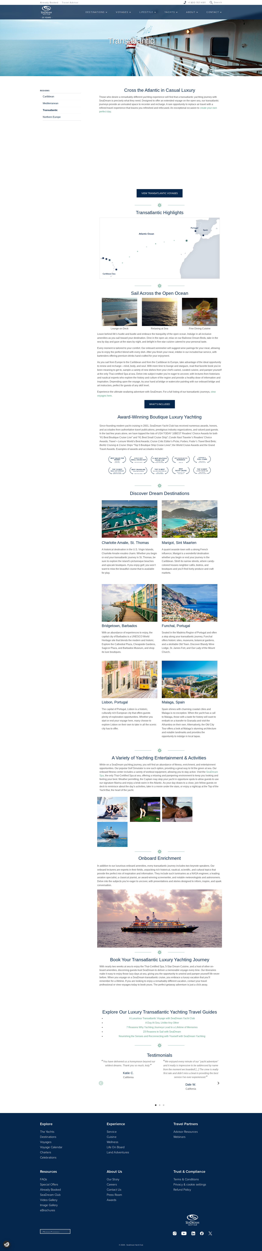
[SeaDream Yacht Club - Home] (192, 1220)
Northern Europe (52, 117)
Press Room (114, 1194)
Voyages (45, 1142)
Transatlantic (50, 110)
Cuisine (111, 1137)
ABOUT (190, 12)
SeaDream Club (50, 1194)
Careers (112, 1184)
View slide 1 (155, 1105)
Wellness (112, 1142)
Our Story (113, 1179)
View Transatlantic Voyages (159, 193)
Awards (111, 1200)
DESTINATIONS (95, 12)
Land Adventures (118, 1152)
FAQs (43, 1179)
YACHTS (170, 12)
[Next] (218, 1083)
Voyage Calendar (51, 1147)
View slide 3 (163, 1105)
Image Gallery (49, 1205)
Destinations (48, 1137)
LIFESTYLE (146, 12)
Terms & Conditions (186, 1179)
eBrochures (47, 1210)
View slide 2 (159, 1105)
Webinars (179, 1137)
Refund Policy (182, 1189)
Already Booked (49, 2)
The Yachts (47, 1131)
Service (112, 1131)
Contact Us (114, 1189)
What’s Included (159, 404)
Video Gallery (48, 1200)
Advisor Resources (185, 1131)
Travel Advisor (70, 2)
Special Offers (49, 1184)
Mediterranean (50, 103)
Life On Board (115, 1147)
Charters (45, 1152)
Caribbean (48, 96)
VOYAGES (122, 12)
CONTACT (213, 12)
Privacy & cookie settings (189, 1184)
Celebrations (48, 1157)
